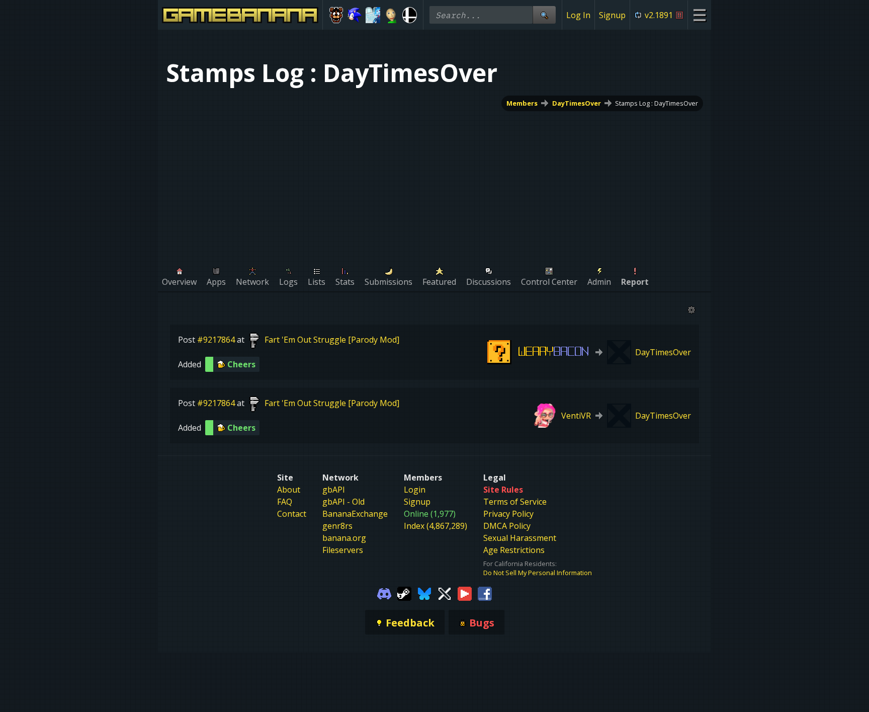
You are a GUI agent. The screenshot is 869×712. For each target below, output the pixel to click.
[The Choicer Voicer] (373, 15)
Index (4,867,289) (435, 525)
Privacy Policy (508, 513)
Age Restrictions (514, 550)
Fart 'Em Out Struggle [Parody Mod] (332, 339)
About (288, 489)
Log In (578, 15)
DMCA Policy (507, 525)
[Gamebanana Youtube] (465, 592)
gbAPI (333, 489)
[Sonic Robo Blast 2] (354, 15)
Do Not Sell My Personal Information (537, 572)
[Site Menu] (699, 15)
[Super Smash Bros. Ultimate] (409, 15)
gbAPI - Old (343, 501)
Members (522, 103)
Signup (612, 15)
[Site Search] (544, 15)
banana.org (344, 537)
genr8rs (337, 525)
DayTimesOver (576, 103)
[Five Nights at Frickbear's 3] (336, 15)
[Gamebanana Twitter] (445, 592)
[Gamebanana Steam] (404, 592)
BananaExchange (355, 513)
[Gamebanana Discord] (384, 592)
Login (414, 489)
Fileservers (342, 550)
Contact (291, 513)
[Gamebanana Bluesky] (424, 592)
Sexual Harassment (519, 537)
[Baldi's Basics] (391, 15)
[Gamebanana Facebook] (485, 592)
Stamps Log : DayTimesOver (656, 103)
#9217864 (216, 339)
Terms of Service (515, 501)
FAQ (284, 501)
